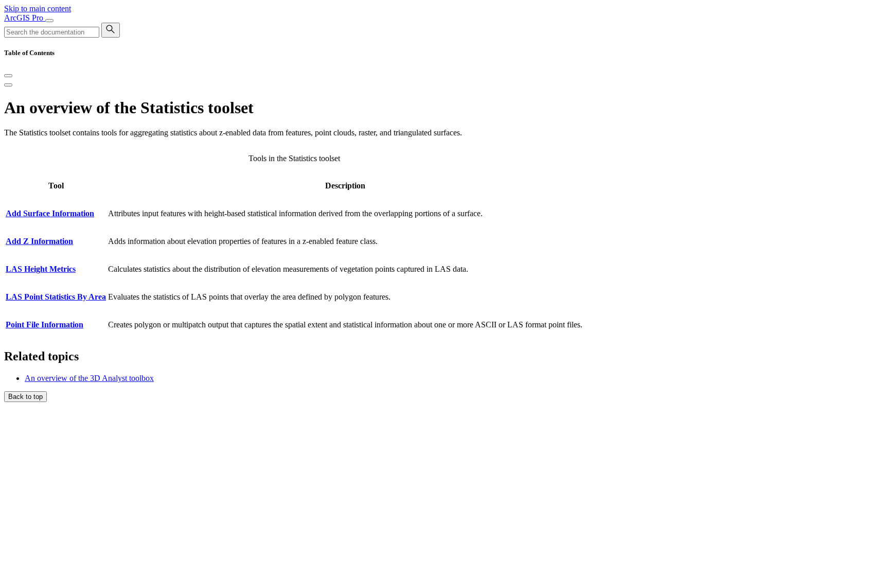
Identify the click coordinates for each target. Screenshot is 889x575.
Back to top (25, 396)
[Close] (8, 75)
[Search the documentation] (110, 30)
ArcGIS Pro (24, 17)
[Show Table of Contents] (8, 84)
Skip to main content (37, 8)
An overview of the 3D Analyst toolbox (89, 378)
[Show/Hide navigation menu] (49, 20)
